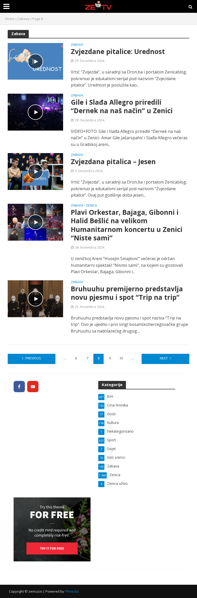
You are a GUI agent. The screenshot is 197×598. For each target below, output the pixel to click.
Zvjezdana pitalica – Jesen (113, 161)
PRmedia (72, 591)
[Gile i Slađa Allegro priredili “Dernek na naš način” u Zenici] (35, 111)
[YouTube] (32, 386)
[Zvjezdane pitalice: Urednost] (35, 61)
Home (9, 18)
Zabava (23, 18)
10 (121, 358)
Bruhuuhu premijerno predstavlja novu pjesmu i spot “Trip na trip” (127, 293)
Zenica (91, 206)
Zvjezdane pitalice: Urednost (118, 51)
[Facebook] (19, 386)
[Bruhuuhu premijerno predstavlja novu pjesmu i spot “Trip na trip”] (35, 298)
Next (164, 358)
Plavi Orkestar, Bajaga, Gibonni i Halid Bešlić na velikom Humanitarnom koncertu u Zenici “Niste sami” (126, 225)
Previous (33, 358)
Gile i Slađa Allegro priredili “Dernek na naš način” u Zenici (122, 106)
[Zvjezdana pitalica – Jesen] (35, 171)
